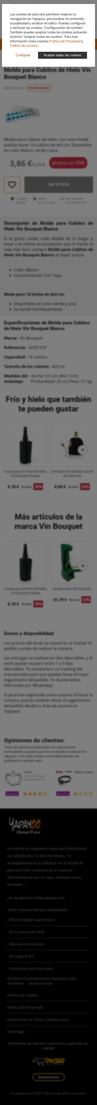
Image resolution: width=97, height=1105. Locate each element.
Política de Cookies (24, 45)
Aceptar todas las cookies (62, 55)
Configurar (23, 55)
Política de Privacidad (65, 41)
